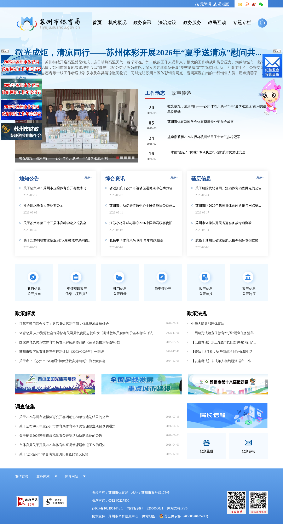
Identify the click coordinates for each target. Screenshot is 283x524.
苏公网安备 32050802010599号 (186, 515)
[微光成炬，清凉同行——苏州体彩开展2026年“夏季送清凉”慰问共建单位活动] (76, 123)
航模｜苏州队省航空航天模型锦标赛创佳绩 (226, 240)
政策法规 (197, 313)
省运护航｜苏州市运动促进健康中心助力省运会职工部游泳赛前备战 (143, 187)
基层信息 (201, 178)
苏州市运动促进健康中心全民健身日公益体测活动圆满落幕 (143, 205)
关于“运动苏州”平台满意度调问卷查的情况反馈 (53, 453)
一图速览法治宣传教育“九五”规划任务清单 (222, 332)
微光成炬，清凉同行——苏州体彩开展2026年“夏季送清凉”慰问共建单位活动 (141, 52)
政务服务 (192, 22)
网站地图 (148, 515)
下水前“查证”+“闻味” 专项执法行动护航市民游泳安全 (206, 151)
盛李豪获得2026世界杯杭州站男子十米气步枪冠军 (203, 136)
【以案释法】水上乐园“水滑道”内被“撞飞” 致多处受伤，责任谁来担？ (223, 342)
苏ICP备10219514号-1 (107, 508)
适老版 (223, 3)
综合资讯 (115, 178)
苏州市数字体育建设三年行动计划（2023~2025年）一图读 (61, 351)
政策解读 (25, 313)
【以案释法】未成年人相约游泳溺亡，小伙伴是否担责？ (223, 360)
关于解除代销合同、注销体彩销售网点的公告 (228, 187)
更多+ (262, 94)
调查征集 (25, 406)
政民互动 (217, 22)
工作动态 (155, 92)
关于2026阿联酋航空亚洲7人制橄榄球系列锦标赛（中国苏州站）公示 (57, 240)
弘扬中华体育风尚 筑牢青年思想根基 (136, 240)
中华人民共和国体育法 (207, 323)
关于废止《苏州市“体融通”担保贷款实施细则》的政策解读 (62, 360)
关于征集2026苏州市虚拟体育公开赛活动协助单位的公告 (60, 435)
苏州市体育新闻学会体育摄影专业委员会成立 (200, 121)
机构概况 (117, 22)
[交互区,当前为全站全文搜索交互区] (263, 23)
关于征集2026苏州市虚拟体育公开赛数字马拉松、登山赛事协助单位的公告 (57, 187)
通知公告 (29, 178)
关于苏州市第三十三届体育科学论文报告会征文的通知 (57, 222)
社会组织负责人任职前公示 (43, 205)
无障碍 (205, 3)
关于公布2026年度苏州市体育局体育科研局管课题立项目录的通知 (67, 425)
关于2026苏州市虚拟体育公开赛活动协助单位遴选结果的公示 (64, 416)
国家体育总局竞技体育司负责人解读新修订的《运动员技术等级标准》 (70, 342)
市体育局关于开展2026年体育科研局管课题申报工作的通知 (62, 444)
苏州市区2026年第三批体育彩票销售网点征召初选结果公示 (229, 205)
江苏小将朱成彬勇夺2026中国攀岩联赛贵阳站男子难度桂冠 (143, 222)
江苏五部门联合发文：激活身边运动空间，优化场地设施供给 (64, 323)
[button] (262, 23)
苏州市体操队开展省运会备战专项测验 (223, 222)
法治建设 (167, 22)
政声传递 (181, 92)
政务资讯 (142, 22)
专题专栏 (242, 22)
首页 (97, 22)
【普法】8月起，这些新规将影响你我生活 (222, 351)
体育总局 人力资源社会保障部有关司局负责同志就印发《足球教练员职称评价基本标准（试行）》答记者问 (87, 332)
